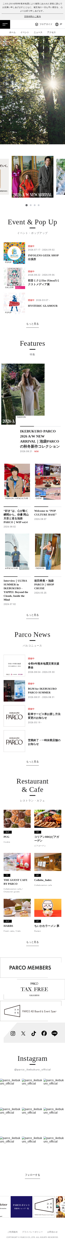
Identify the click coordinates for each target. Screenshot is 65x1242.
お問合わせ (52, 1232)
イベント (24, 32)
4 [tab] (39, 205)
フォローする (32, 1174)
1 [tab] (26, 205)
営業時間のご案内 (32, 16)
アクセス (51, 32)
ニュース (38, 32)
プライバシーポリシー (32, 1232)
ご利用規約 (12, 1232)
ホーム (12, 32)
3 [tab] (35, 205)
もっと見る (32, 323)
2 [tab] (30, 205)
